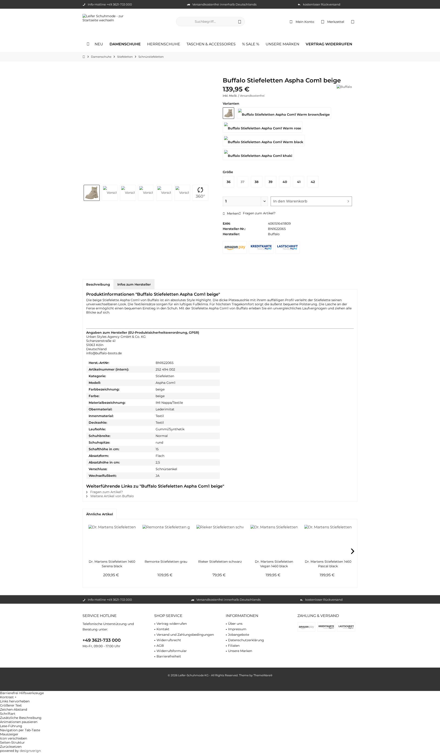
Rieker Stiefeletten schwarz (220, 561)
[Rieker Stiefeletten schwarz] (220, 541)
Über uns (235, 624)
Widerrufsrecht (169, 640)
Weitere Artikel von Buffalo (111, 496)
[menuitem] (353, 21)
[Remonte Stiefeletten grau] (166, 541)
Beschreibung (98, 284)
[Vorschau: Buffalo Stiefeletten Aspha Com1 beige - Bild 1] (92, 193)
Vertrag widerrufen (172, 624)
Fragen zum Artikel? (258, 213)
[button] (220, 697)
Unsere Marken (240, 651)
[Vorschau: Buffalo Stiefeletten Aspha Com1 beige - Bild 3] (128, 193)
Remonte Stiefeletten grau (166, 561)
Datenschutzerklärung (246, 640)
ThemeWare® (262, 675)
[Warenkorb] (353, 21)
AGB (160, 646)
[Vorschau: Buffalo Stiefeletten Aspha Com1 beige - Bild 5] (164, 193)
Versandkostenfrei (252, 95)
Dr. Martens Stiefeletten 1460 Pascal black (328, 563)
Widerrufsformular (172, 651)
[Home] (88, 44)
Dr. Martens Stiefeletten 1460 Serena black (112, 563)
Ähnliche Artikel (99, 514)
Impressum (237, 629)
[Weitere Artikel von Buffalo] (344, 87)
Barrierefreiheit (169, 656)
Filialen (233, 646)
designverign (30, 751)
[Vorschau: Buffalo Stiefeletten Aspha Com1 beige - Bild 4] (146, 193)
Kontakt (163, 629)
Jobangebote (238, 635)
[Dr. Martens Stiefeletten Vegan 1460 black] (274, 541)
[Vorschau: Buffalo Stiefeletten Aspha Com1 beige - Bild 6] (182, 193)
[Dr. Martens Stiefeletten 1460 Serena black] (112, 541)
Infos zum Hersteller (134, 284)
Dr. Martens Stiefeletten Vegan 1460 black (274, 563)
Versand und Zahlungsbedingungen (185, 635)
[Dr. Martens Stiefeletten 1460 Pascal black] (328, 541)
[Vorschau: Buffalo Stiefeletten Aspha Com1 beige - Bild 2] (110, 193)
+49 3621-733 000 (101, 640)
